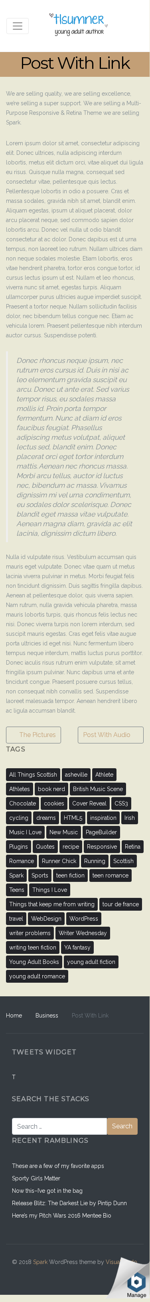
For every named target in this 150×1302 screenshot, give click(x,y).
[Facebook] (79, 1274)
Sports (40, 875)
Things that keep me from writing (52, 904)
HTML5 (73, 818)
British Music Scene (98, 789)
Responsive (102, 846)
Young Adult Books (34, 962)
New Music (63, 832)
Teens (16, 890)
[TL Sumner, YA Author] (79, 25)
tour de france (121, 904)
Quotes (45, 846)
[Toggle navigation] (17, 26)
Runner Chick (59, 861)
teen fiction (70, 875)
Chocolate (22, 803)
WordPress (83, 918)
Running (94, 861)
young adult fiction (91, 962)
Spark (16, 875)
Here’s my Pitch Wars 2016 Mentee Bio (61, 1215)
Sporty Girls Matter (36, 1178)
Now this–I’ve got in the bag (47, 1191)
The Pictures (37, 735)
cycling (18, 818)
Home (14, 1015)
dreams (46, 818)
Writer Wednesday (83, 933)
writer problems (30, 933)
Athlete (104, 774)
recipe (71, 846)
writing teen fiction (32, 947)
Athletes (19, 789)
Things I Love (49, 890)
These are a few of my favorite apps (58, 1166)
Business (47, 1015)
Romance (21, 861)
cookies (54, 803)
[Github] (96, 1274)
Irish (129, 818)
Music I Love (25, 832)
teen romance (110, 875)
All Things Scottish (33, 774)
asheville (76, 774)
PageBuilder (101, 832)
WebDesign (46, 918)
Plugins (18, 846)
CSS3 (121, 803)
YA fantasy (77, 947)
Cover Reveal (89, 803)
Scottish (123, 861)
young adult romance (37, 976)
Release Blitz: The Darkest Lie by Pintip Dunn (69, 1203)
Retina (132, 846)
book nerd (51, 789)
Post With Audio (107, 735)
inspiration (103, 818)
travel (16, 918)
